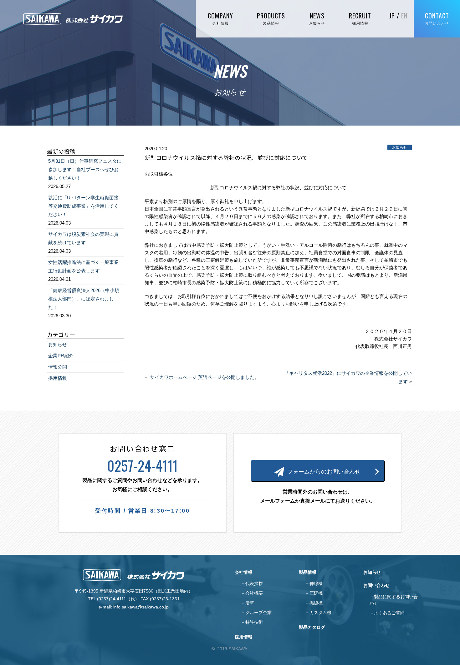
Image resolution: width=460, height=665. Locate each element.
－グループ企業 (256, 612)
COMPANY (220, 18)
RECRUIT (360, 18)
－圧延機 (314, 593)
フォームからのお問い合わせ (323, 472)
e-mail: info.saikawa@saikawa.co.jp (134, 606)
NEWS (317, 18)
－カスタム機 (318, 612)
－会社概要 (252, 593)
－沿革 (247, 602)
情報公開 (57, 367)
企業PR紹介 (61, 355)
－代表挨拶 (252, 583)
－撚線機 (314, 602)
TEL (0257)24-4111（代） (114, 598)
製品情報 (307, 572)
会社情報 (243, 572)
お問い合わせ (376, 585)
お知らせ (57, 344)
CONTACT (437, 18)
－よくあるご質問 (387, 612)
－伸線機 (314, 583)
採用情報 (57, 378)
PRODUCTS (271, 18)
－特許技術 (252, 622)
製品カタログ (312, 627)
